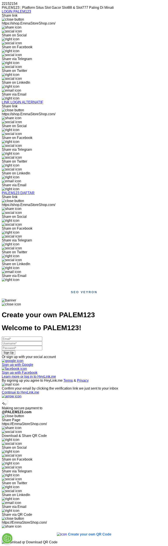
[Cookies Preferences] (7, 538)
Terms (68, 380)
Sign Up (9, 352)
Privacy (83, 380)
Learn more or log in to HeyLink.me (29, 376)
